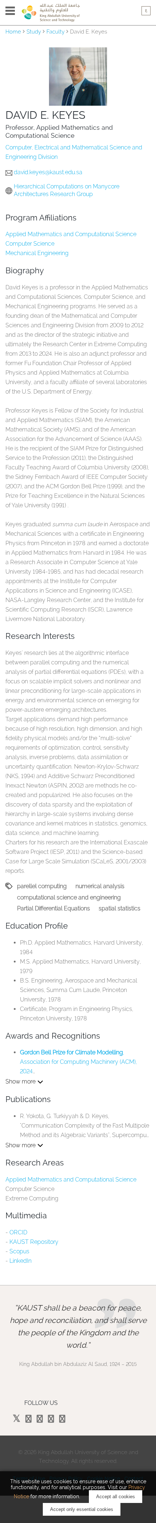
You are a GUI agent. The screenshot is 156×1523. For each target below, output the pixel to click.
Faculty (55, 31)
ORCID (18, 1232)
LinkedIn (20, 1260)
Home (13, 31)
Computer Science (29, 243)
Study (33, 31)
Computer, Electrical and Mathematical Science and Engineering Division (73, 152)
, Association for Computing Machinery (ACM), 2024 (78, 1062)
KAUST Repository (33, 1241)
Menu (10, 11)
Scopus (19, 1251)
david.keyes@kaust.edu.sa (48, 172)
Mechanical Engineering (37, 253)
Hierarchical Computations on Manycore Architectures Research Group (66, 190)
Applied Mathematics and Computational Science (70, 234)
